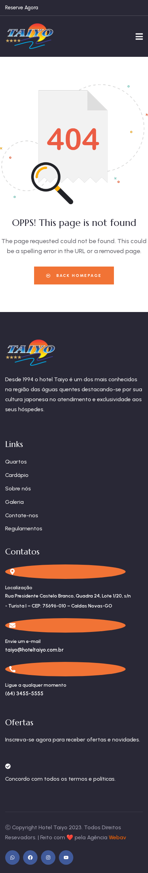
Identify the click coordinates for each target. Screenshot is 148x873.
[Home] (29, 36)
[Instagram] (48, 857)
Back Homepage (78, 275)
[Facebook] (30, 857)
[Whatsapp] (12, 857)
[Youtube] (66, 857)
